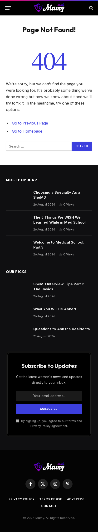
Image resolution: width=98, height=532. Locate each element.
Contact (49, 506)
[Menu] (8, 8)
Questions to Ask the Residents (61, 329)
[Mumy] (49, 8)
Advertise (76, 499)
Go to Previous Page (30, 123)
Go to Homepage (27, 131)
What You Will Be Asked (54, 309)
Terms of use (50, 499)
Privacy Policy (40, 426)
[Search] (90, 8)
